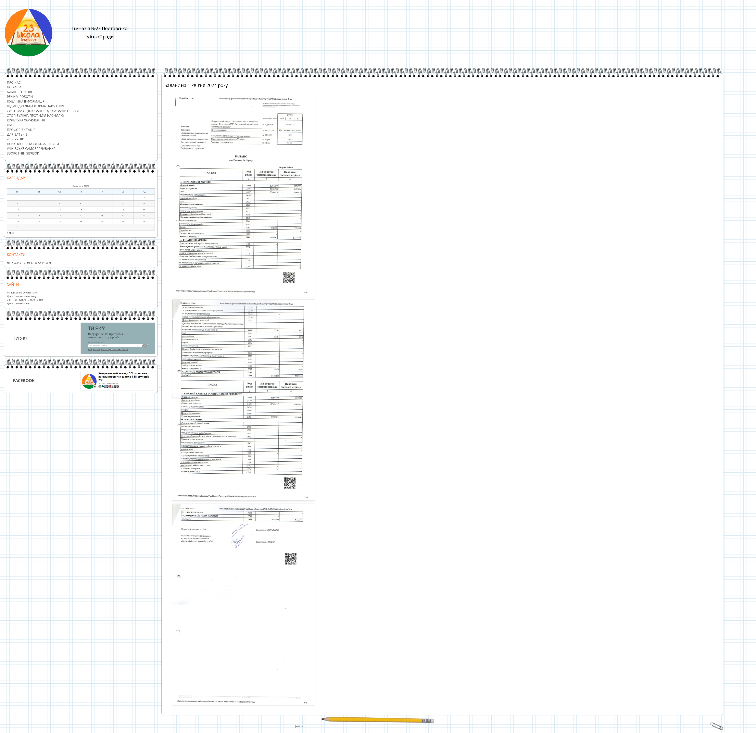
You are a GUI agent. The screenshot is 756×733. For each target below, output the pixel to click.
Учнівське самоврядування (31, 148)
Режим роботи (20, 96)
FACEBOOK (24, 380)
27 (80, 221)
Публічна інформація (26, 101)
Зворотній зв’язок (23, 153)
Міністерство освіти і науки (22, 292)
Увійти (299, 726)
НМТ (10, 125)
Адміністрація (19, 92)
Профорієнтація (21, 130)
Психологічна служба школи (33, 144)
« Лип (10, 232)
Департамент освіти (19, 303)
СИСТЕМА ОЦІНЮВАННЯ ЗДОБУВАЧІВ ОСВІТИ (43, 111)
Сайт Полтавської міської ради (25, 299)
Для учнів (15, 139)
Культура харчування (26, 120)
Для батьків (17, 134)
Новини (14, 87)
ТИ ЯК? (20, 338)
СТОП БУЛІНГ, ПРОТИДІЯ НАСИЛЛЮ (35, 115)
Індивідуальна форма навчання (35, 106)
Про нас (14, 82)
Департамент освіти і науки (23, 296)
